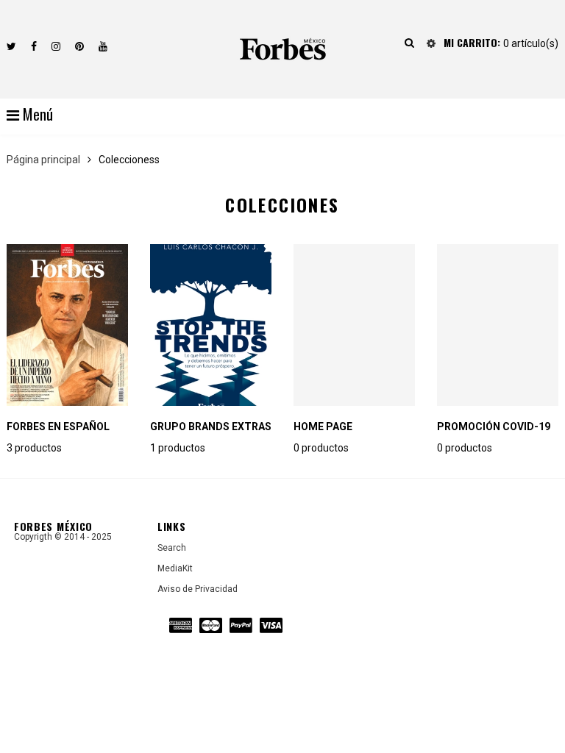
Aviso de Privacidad (197, 589)
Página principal (43, 159)
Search (171, 548)
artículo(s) (501, 43)
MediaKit (175, 568)
